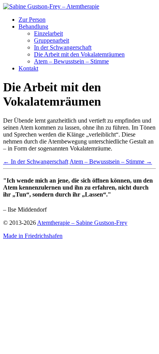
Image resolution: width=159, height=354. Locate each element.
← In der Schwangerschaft (35, 161)
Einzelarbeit (48, 33)
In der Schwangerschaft (62, 47)
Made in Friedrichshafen (33, 236)
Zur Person (32, 19)
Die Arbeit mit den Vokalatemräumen (79, 54)
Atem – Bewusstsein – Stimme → (110, 161)
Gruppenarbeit (51, 40)
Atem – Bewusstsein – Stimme (71, 61)
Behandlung (33, 26)
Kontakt (28, 68)
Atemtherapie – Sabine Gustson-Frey (82, 222)
